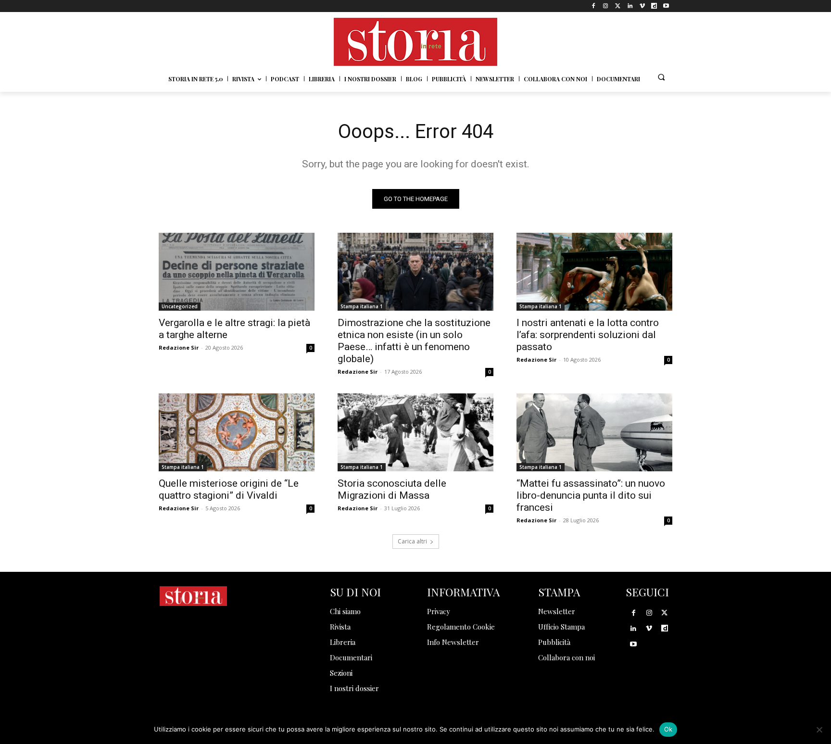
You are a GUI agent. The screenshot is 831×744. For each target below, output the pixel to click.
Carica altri (412, 541)
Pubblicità (554, 642)
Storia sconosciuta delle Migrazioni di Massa (392, 489)
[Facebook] (594, 6)
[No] (819, 729)
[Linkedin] (630, 6)
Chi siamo (345, 611)
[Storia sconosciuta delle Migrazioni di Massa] (415, 432)
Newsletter (556, 611)
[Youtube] (666, 6)
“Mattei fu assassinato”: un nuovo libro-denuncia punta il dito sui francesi (590, 495)
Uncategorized (180, 306)
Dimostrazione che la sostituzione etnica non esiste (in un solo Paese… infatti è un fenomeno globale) (414, 341)
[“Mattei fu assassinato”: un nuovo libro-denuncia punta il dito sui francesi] (594, 432)
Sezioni (341, 673)
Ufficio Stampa (561, 626)
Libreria (342, 642)
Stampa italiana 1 (361, 306)
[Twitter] (618, 6)
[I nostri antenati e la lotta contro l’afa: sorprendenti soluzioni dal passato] (594, 272)
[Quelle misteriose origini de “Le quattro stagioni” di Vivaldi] (237, 432)
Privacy (438, 611)
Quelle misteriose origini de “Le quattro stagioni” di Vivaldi (229, 489)
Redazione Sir (179, 347)
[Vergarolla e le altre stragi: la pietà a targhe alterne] (237, 272)
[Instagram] (606, 6)
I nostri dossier (354, 688)
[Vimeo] (642, 6)
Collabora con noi (566, 657)
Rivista (340, 626)
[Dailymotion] (654, 6)
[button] (661, 77)
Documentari (351, 657)
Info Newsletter (453, 642)
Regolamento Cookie (461, 626)
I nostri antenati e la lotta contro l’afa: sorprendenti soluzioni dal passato (587, 335)
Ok (668, 729)
